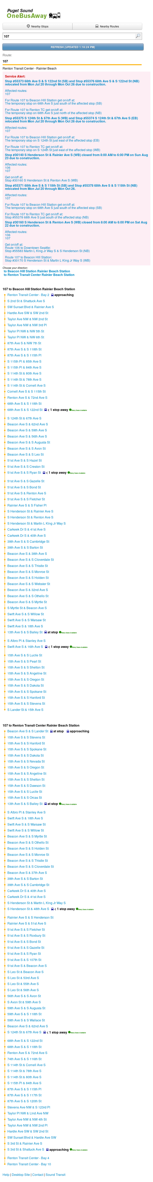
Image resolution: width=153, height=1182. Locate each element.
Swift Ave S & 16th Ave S (25, 646)
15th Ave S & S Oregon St (25, 679)
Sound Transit (55, 1174)
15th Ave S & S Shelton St (25, 667)
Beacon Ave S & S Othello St (27, 596)
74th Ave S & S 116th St (24, 1059)
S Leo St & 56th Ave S (23, 990)
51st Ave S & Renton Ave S (26, 493)
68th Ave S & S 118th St (24, 403)
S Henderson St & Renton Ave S (30, 517)
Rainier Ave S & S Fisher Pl (27, 505)
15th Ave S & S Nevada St (26, 761)
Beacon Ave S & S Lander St (27, 731)
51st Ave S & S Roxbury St (26, 935)
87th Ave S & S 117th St (24, 1095)
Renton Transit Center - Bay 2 (28, 294)
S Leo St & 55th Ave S (23, 983)
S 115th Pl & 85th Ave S (24, 361)
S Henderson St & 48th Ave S (28, 908)
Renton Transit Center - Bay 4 (28, 1158)
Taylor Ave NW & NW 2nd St (27, 319)
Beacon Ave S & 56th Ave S (27, 436)
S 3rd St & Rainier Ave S (24, 1143)
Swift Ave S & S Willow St (25, 614)
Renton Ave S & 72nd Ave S (27, 397)
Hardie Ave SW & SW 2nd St (27, 313)
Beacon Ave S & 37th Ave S (27, 872)
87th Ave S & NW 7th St (24, 343)
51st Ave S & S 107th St (24, 959)
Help (6, 1174)
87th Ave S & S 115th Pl (24, 355)
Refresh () (73, 47)
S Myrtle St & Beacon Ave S (27, 608)
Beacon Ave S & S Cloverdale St (30, 559)
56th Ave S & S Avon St (24, 996)
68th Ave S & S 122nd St (24, 409)
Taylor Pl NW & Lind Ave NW (27, 1113)
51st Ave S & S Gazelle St (25, 481)
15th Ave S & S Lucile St (24, 655)
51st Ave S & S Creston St (25, 466)
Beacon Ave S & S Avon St (26, 448)
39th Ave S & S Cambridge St (28, 541)
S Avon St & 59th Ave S (24, 1002)
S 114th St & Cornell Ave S (26, 385)
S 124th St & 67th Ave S (24, 418)
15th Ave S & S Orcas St (24, 797)
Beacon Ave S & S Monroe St (28, 571)
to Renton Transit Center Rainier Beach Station (39, 274)
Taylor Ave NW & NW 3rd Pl (27, 325)
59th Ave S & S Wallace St (26, 1020)
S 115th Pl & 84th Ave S (24, 367)
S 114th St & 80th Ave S (24, 373)
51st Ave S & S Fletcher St (26, 499)
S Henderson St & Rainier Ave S (30, 511)
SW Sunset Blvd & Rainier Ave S (30, 307)
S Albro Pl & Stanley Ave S (26, 640)
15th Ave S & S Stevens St (26, 703)
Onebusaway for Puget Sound (32, 12)
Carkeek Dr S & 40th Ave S (26, 535)
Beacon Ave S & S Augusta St (28, 442)
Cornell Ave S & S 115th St (26, 391)
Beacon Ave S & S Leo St (25, 454)
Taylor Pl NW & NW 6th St (25, 337)
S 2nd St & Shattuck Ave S (26, 301)
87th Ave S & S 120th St (24, 1101)
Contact (37, 1174)
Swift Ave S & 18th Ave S (25, 626)
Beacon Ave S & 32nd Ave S (27, 589)
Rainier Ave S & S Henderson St (30, 917)
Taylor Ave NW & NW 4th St (27, 1119)
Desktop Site (21, 1174)
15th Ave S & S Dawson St (26, 785)
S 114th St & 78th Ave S (24, 379)
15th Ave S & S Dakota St (25, 685)
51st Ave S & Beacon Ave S (27, 965)
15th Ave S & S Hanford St (26, 697)
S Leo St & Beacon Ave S (25, 971)
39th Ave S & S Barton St (25, 547)
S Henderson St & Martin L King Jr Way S (36, 523)
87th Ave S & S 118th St (24, 349)
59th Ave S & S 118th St (24, 1014)
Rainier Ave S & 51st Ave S (26, 923)
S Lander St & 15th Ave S (25, 709)
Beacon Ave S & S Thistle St (27, 565)
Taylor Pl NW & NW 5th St (25, 331)
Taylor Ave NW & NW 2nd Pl (27, 1125)
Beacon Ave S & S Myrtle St (27, 602)
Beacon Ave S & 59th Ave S (27, 430)
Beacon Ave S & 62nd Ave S (27, 424)
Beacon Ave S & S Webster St (28, 583)
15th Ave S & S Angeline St (26, 673)
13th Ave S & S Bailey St (24, 632)
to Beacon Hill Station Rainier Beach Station (37, 271)
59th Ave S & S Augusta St (26, 1008)
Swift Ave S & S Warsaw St (26, 620)
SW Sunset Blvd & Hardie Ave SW (31, 1137)
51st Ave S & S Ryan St (24, 472)
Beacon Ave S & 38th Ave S (27, 553)
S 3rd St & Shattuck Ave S (25, 1149)
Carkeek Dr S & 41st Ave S (26, 529)
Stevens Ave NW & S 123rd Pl (28, 1107)
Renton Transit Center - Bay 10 (29, 1164)
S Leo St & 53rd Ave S (23, 977)
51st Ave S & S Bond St (24, 487)
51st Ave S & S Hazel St (24, 460)
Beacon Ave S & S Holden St (28, 577)
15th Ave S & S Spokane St (26, 691)
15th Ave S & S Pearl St (24, 661)
